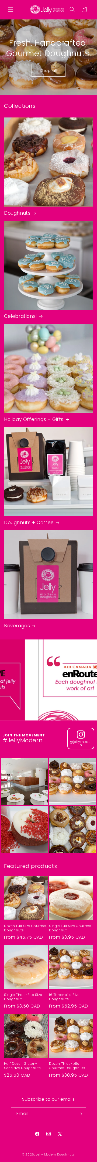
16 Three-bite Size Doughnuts (64, 997)
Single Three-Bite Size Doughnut (23, 997)
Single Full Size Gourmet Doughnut (70, 928)
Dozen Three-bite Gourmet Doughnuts (67, 1066)
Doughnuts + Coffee (29, 523)
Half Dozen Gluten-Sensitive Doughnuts (22, 1066)
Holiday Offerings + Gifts (34, 419)
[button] (11, 9)
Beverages (17, 626)
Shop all (48, 70)
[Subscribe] (80, 1113)
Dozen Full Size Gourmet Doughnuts (25, 928)
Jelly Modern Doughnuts (55, 1154)
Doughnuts (17, 213)
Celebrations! (20, 316)
